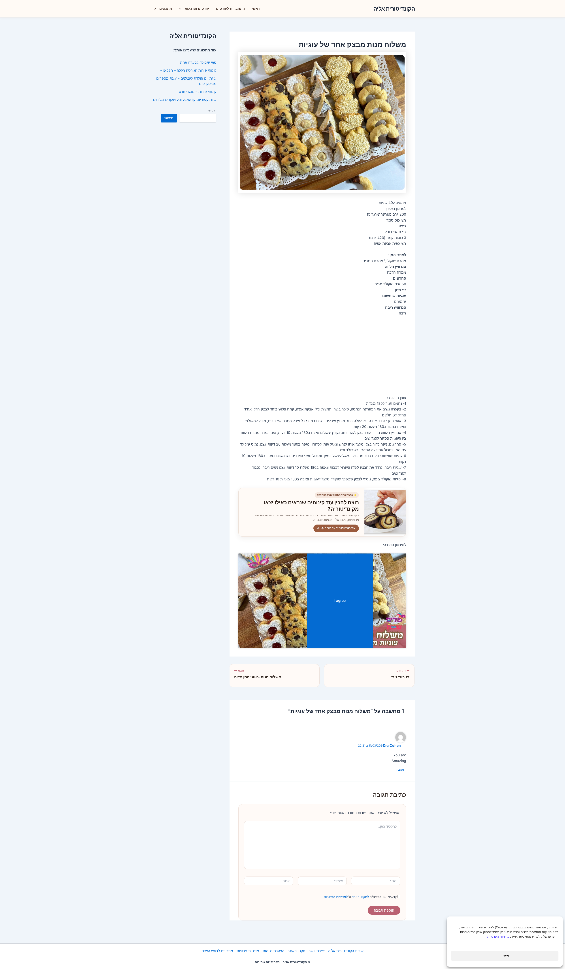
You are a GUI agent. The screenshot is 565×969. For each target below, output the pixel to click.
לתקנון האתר (360, 897)
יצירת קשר (317, 951)
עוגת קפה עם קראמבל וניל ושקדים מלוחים (184, 99)
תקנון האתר (296, 951)
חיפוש (212, 110)
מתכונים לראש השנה (217, 951)
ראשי (256, 8)
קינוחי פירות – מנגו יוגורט (197, 91)
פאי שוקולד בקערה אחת (198, 62)
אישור (505, 956)
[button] (181, 9)
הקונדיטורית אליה (394, 8)
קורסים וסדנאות (197, 8)
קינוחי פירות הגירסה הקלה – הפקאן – (188, 70)
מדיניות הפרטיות (498, 936)
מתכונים (165, 8)
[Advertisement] (322, 355)
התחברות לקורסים (230, 8)
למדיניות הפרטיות (336, 897)
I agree (340, 600)
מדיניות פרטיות (248, 951)
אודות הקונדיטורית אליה (345, 951)
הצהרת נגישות (273, 951)
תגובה (400, 769)
